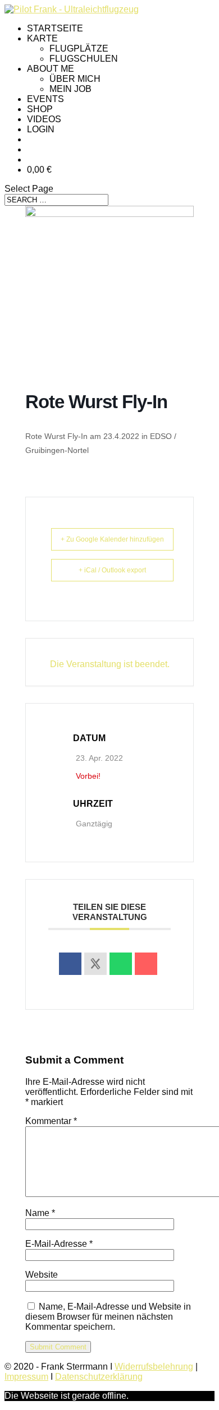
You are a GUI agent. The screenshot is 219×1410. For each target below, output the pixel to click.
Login (40, 129)
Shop (40, 109)
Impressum (26, 1376)
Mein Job (70, 89)
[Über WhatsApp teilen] (121, 964)
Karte (42, 38)
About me (50, 68)
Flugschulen (83, 58)
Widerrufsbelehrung (154, 1366)
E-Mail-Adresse (59, 1244)
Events (45, 99)
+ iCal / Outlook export (112, 570)
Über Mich (75, 79)
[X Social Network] (95, 964)
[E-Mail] (146, 964)
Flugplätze (78, 48)
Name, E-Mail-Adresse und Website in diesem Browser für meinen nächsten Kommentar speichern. (108, 1317)
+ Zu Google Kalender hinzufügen (112, 539)
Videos (44, 119)
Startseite (55, 28)
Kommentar (51, 1121)
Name (40, 1213)
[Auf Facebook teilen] (70, 964)
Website (41, 1274)
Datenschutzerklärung (99, 1376)
